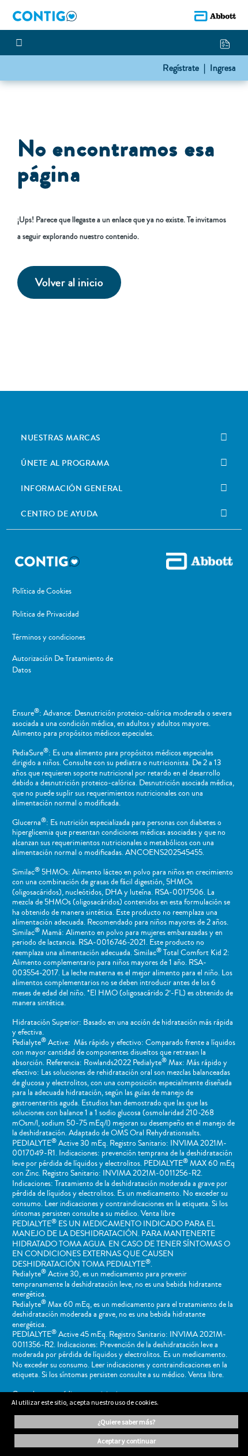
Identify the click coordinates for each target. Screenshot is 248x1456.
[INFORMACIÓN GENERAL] (223, 488)
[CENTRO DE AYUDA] (223, 513)
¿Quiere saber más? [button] (126, 1421)
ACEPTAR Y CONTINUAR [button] (126, 1440)
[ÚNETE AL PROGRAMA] (223, 462)
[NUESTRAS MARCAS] (223, 437)
